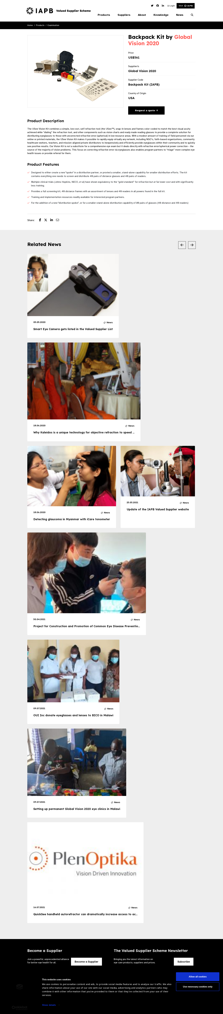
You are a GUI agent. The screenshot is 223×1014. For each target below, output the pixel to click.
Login (172, 5)
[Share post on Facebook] (41, 220)
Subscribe (183, 961)
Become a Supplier (86, 961)
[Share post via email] (59, 220)
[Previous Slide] (182, 245)
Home (30, 25)
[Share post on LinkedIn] (53, 220)
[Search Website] (192, 15)
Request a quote (145, 110)
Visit (181, 5)
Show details (49, 1005)
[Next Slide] (192, 245)
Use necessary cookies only (197, 986)
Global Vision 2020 (142, 71)
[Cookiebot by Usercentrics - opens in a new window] (19, 1008)
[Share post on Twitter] (47, 220)
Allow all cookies (198, 976)
